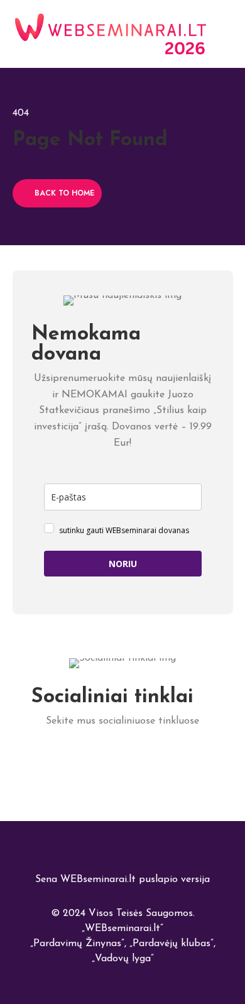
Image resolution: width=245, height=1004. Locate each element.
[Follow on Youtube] (179, 758)
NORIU (123, 564)
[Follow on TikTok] (123, 758)
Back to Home (64, 193)
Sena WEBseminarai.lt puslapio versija (122, 879)
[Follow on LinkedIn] (66, 758)
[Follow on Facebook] (94, 758)
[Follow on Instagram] (151, 758)
